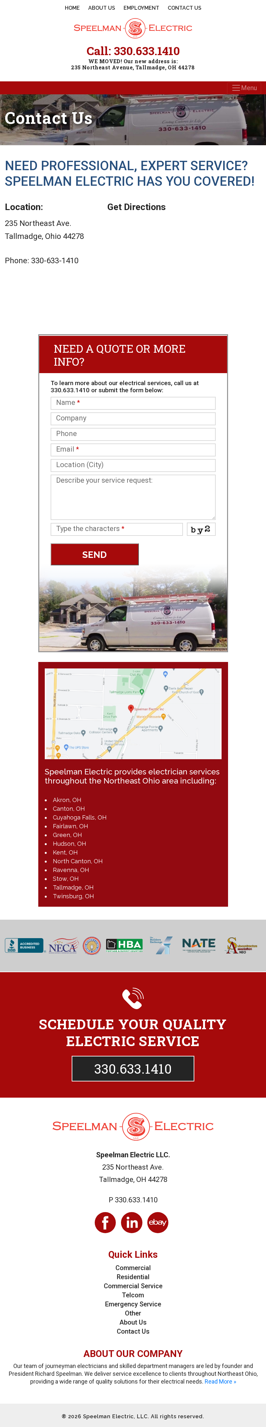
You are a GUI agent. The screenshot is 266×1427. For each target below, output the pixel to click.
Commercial (133, 1268)
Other (133, 1313)
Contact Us (184, 8)
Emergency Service (133, 1304)
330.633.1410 (147, 50)
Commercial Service (133, 1286)
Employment (141, 8)
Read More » (220, 1381)
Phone (66, 433)
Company (71, 418)
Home (72, 8)
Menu (249, 88)
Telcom (133, 1295)
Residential (133, 1277)
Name (68, 403)
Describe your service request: (104, 480)
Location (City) (80, 464)
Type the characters (90, 529)
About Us (101, 8)
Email (67, 449)
